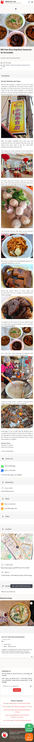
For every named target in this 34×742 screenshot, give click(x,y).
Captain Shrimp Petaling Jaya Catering (20, 706)
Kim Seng (5, 706)
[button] (2, 617)
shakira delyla (8, 710)
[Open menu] (32, 2)
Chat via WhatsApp (9, 466)
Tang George (8, 715)
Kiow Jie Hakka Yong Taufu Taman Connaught (15, 637)
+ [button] (3, 536)
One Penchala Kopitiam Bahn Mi (22, 720)
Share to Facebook (10, 504)
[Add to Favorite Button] (31, 603)
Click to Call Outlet (9, 470)
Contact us (12, 739)
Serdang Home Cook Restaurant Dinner (19, 703)
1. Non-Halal (6, 65)
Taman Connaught (9, 644)
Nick (5, 703)
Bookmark (15, 9)
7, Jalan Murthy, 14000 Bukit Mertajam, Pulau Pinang (16, 575)
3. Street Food (14, 65)
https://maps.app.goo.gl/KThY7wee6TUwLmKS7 (15, 568)
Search (17, 690)
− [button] (3, 538)
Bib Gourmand (23, 65)
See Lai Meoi (6, 720)
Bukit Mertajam (6, 63)
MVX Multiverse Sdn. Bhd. (18, 730)
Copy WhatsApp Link (10, 508)
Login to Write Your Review (22, 586)
